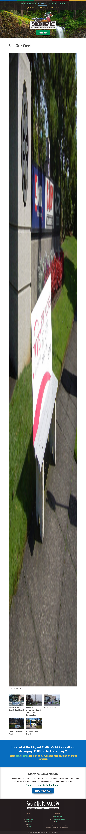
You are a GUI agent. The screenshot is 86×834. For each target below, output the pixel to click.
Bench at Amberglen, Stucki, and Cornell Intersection (33, 711)
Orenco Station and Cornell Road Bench (16, 708)
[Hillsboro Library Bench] (34, 723)
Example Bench (15, 688)
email (26, 755)
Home (23, 4)
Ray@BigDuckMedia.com (50, 8)
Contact (62, 4)
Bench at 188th (50, 707)
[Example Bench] (43, 369)
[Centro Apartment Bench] (16, 723)
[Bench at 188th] (52, 700)
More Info (43, 33)
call (17, 755)
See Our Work (42, 4)
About (51, 4)
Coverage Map (31, 4)
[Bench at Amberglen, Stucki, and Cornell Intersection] (34, 700)
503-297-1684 (33, 8)
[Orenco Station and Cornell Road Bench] (16, 700)
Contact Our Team (43, 791)
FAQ (56, 4)
